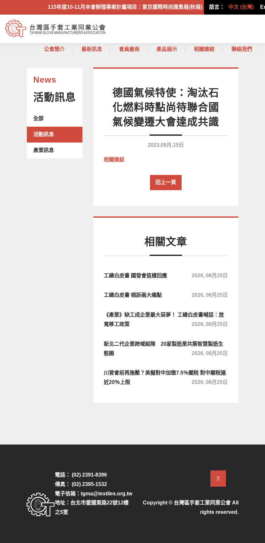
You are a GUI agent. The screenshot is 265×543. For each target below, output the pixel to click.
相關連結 (204, 49)
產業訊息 (43, 150)
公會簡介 (54, 49)
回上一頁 (165, 182)
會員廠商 (129, 49)
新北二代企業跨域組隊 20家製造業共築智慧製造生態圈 (166, 348)
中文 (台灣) (241, 7)
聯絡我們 (241, 49)
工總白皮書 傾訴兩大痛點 (166, 295)
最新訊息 (91, 49)
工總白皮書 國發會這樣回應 (166, 275)
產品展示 (166, 49)
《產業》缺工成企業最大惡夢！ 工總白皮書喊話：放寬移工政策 (166, 319)
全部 (38, 118)
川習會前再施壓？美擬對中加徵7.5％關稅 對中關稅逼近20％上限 (166, 377)
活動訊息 (43, 134)
